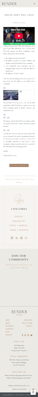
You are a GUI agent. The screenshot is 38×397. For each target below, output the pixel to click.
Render (14, 156)
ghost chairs (23, 103)
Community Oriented (25, 139)
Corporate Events (19, 23)
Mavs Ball (25, 49)
